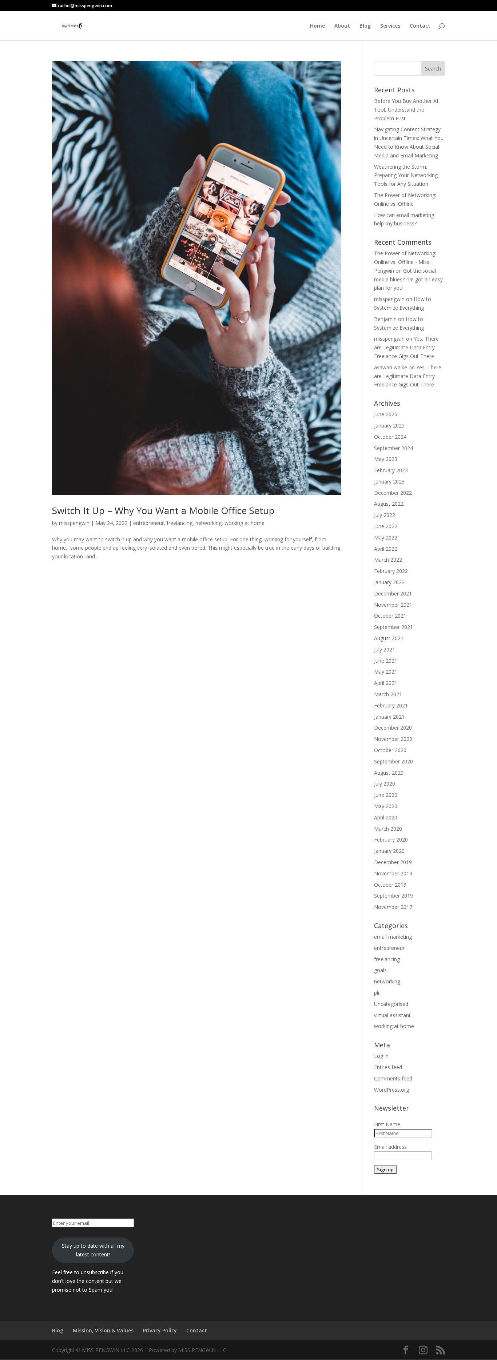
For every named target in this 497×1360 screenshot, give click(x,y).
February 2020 (391, 839)
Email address (390, 1146)
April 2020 (385, 817)
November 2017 (393, 906)
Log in (381, 1055)
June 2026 (385, 414)
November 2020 (393, 738)
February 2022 (391, 570)
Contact (420, 26)
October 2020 (390, 750)
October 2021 (390, 615)
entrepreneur (148, 522)
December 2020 (393, 727)
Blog (365, 26)
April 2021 (385, 682)
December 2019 (393, 862)
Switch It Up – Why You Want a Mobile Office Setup (164, 510)
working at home (244, 522)
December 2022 (393, 492)
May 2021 (385, 671)
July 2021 (384, 649)
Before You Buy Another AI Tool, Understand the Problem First (406, 109)
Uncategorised (391, 1003)
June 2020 (385, 794)
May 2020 (385, 806)
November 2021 (393, 604)
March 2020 (388, 828)
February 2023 (391, 470)
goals (380, 970)
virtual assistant (392, 1015)
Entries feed (388, 1067)
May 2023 (385, 459)
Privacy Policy (160, 1330)
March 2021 (388, 694)
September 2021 (393, 626)
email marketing (393, 936)
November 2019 (393, 873)
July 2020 (384, 783)
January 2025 (389, 425)
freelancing (179, 522)
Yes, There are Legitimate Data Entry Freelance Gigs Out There (406, 347)
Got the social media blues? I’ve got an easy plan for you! (408, 279)
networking (208, 522)
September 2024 (393, 448)
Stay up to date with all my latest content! (93, 1250)
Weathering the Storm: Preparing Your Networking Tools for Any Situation (406, 175)
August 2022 (388, 503)
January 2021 (389, 716)
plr (377, 992)
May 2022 (385, 537)
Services (390, 26)
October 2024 (390, 436)
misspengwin (74, 522)
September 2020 (393, 761)
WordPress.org (391, 1089)
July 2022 (384, 514)
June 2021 (385, 660)
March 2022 (388, 559)
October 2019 (390, 884)
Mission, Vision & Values (103, 1330)
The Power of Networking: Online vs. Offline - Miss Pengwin (405, 262)
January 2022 (389, 582)
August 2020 (388, 772)
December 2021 (393, 593)
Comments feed (393, 1078)
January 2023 (389, 481)
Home (317, 26)
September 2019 (393, 895)
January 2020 (389, 850)
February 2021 (391, 705)
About (342, 26)
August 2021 (388, 638)
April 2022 (385, 548)
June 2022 (385, 526)
